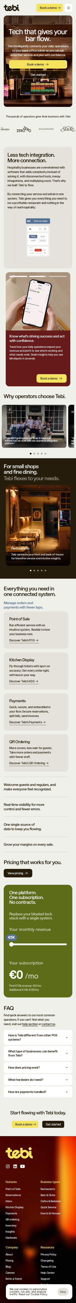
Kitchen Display (14, 1207)
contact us (48, 1024)
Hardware (11, 1237)
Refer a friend (14, 1278)
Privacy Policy (48, 1254)
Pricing (9, 1260)
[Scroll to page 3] (38, 454)
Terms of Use (48, 1266)
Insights (10, 1231)
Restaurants (48, 1189)
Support (45, 1278)
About (9, 1254)
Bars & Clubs (48, 1195)
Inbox (9, 1201)
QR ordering (12, 1219)
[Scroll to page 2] (34, 454)
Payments (11, 1213)
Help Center (47, 1272)
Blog (8, 1266)
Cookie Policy (39, 1294)
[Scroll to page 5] (45, 454)
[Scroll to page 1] (31, 454)
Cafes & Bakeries (51, 1201)
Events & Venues (50, 1213)
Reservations (13, 1195)
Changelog (47, 1260)
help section (30, 1024)
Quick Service (48, 1207)
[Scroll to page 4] (42, 454)
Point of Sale (13, 1189)
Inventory (11, 1225)
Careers (10, 1272)
